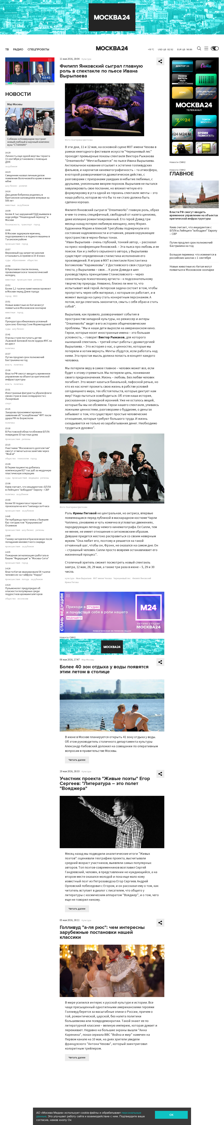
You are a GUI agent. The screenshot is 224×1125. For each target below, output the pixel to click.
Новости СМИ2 (68, 637)
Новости (18, 94)
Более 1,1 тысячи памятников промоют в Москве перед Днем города (28, 290)
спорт (8, 403)
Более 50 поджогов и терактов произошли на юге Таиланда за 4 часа (27, 504)
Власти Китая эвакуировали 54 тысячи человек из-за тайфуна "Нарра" (27, 573)
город (37, 224)
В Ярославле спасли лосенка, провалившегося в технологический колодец (26, 272)
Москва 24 (112, 48)
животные (10, 205)
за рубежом (11, 166)
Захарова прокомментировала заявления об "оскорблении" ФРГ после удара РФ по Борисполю (28, 415)
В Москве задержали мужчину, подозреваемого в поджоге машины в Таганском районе (27, 236)
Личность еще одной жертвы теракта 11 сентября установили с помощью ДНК (27, 159)
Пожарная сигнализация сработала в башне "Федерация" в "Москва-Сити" (27, 557)
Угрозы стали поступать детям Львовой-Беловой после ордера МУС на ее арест (28, 341)
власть (8, 365)
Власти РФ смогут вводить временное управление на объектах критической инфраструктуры (27, 376)
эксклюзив (22, 599)
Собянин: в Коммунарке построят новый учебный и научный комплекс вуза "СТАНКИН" (28, 142)
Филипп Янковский (141, 578)
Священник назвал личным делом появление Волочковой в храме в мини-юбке (28, 178)
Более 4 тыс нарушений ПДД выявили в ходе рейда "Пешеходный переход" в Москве (28, 217)
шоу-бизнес (11, 186)
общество (32, 260)
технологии (23, 458)
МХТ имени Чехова (102, 578)
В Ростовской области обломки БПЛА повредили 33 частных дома (27, 433)
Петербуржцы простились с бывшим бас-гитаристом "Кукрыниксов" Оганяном (26, 522)
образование (19, 260)
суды (7, 260)
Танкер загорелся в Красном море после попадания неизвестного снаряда (28, 540)
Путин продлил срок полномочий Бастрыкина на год (24, 358)
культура (69, 578)
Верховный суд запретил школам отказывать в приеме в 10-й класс (25, 254)
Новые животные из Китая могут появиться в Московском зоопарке (25, 306)
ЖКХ (15, 296)
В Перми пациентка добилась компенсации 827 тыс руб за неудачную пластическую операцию (28, 470)
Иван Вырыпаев (84, 578)
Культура (86, 59)
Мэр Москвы (14, 104)
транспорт (26, 224)
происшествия (12, 244)
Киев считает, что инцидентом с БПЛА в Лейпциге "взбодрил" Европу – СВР (28, 488)
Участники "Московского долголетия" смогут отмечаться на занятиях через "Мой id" (27, 451)
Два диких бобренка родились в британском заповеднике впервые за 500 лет (27, 197)
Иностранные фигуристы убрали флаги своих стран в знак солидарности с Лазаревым (28, 396)
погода (25, 579)
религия (23, 186)
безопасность (12, 224)
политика (10, 348)
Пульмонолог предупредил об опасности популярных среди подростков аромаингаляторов (23, 591)
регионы (38, 280)
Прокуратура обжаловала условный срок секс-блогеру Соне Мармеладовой (28, 323)
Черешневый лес (122, 578)
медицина (34, 478)
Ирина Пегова (72, 582)
